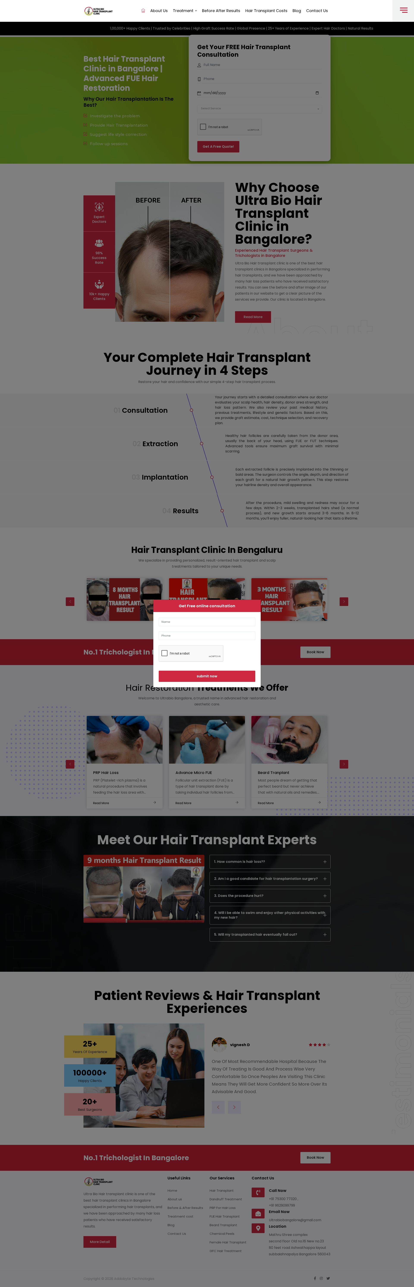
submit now (207, 676)
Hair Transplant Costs (266, 10)
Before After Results (221, 10)
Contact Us (317, 10)
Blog (297, 10)
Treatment (183, 10)
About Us (159, 10)
